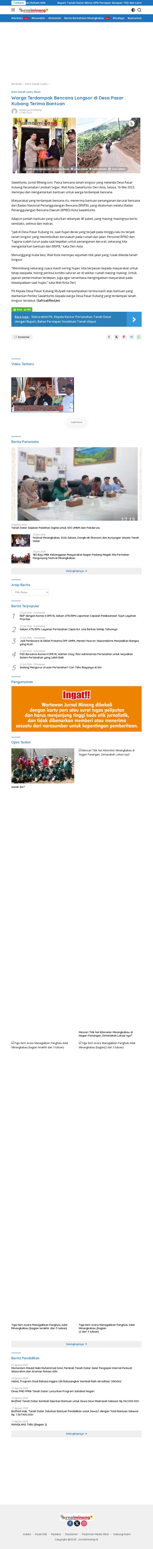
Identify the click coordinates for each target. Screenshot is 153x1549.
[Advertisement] (76, 50)
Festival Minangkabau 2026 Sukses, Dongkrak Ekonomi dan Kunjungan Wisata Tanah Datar (86, 539)
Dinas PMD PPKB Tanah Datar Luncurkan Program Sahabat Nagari (52, 1391)
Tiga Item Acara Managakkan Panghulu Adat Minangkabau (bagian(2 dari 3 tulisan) (107, 1328)
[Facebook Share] (109, 337)
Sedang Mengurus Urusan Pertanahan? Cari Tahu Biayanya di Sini (61, 667)
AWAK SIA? (18, 787)
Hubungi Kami (122, 1534)
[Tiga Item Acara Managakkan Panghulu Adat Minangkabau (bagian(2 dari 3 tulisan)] (110, 1181)
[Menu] (13, 10)
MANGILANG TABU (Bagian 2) (29, 1424)
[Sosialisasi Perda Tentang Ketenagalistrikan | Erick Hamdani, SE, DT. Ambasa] (42, 394)
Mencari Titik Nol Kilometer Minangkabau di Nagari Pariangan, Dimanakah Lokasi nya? (106, 1034)
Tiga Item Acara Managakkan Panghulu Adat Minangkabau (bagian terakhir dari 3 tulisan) (39, 1326)
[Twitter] (77, 1523)
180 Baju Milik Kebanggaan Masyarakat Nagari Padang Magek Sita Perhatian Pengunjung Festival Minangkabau (81, 556)
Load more (76, 422)
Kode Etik (41, 1534)
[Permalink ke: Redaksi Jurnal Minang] (14, 111)
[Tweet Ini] (116, 337)
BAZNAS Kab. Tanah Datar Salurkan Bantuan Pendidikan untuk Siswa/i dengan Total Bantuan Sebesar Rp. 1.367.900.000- (75, 1413)
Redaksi (56, 1534)
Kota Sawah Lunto (22, 91)
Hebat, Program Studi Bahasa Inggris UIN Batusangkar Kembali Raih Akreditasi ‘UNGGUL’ (66, 1381)
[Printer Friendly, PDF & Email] (21, 309)
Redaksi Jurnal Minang (30, 110)
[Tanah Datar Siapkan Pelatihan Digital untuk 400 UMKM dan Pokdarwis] (76, 484)
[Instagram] (84, 1523)
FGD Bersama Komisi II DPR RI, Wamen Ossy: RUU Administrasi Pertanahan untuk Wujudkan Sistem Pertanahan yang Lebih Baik (76, 655)
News (37, 91)
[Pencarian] (139, 10)
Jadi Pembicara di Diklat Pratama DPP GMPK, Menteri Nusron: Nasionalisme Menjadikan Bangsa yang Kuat (79, 642)
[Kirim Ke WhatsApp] (139, 337)
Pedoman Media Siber (95, 1534)
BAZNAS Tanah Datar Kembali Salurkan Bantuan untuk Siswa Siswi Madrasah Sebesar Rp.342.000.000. (75, 1401)
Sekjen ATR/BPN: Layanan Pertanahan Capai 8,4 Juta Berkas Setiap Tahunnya (68, 629)
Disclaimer (71, 1534)
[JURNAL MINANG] (33, 10)
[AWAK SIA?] (42, 766)
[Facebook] (70, 1523)
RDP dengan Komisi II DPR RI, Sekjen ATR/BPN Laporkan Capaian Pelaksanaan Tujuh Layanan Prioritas (78, 617)
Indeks (27, 1534)
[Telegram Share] (131, 337)
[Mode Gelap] (133, 10)
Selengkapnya (75, 571)
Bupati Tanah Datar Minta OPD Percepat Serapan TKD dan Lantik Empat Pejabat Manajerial (86, 2)
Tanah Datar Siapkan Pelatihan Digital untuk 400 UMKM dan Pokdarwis (55, 527)
